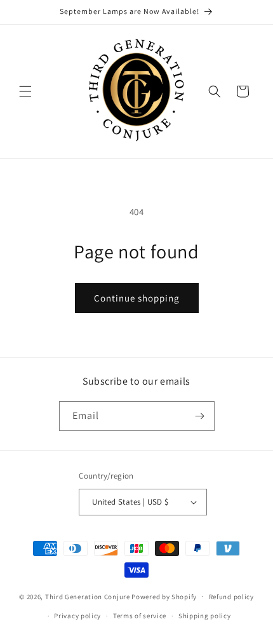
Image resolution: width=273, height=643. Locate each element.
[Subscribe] (200, 416)
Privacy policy (77, 615)
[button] (25, 91)
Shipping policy (204, 615)
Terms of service (139, 615)
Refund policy (231, 596)
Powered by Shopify (164, 596)
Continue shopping (137, 298)
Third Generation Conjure (88, 596)
